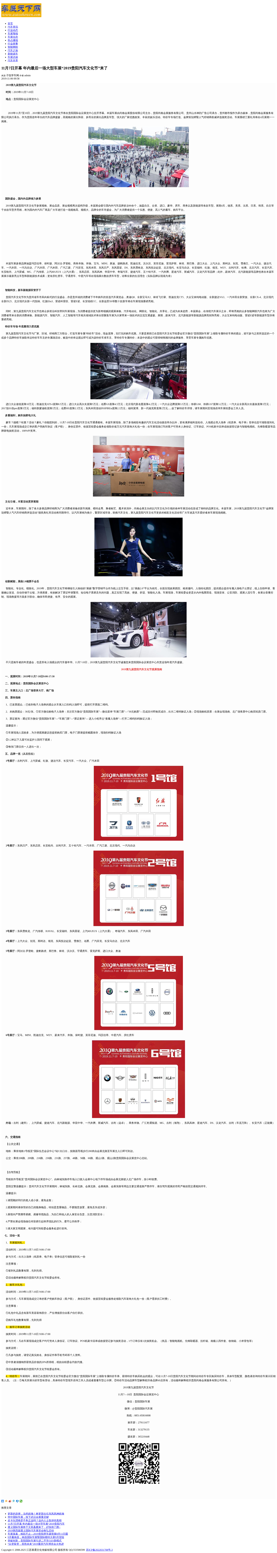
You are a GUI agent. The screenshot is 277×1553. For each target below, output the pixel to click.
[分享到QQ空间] (6, 1501)
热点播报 (13, 40)
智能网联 (13, 47)
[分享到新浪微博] (10, 1501)
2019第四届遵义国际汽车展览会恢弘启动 (31, 1530)
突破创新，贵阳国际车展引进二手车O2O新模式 (35, 1540)
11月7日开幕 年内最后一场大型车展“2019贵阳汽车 (36, 1523)
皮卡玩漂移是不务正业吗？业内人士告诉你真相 (35, 1520)
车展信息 (13, 37)
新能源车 (13, 53)
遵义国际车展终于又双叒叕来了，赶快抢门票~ (34, 1527)
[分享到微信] (21, 1501)
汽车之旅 (13, 50)
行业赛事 (13, 43)
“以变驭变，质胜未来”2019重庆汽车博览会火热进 (36, 1544)
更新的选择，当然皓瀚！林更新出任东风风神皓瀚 (36, 1513)
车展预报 (13, 33)
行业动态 (13, 30)
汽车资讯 (13, 26)
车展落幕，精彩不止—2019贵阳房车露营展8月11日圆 (38, 1533)
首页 (10, 23)
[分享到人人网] (17, 1501)
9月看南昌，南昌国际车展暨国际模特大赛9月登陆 (36, 1537)
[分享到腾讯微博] (13, 1501)
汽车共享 (13, 60)
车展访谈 (13, 57)
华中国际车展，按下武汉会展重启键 (28, 1517)
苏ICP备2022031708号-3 (99, 1550)
